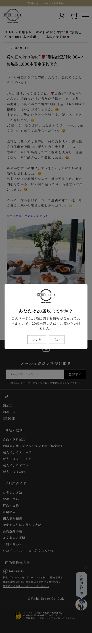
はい (57, 339)
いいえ (37, 339)
